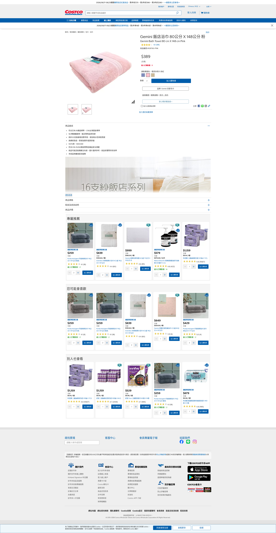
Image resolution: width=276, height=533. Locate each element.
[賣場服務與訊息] (154, 20)
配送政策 (184, 511)
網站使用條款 (102, 511)
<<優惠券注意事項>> (172, 2)
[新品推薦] (99, 20)
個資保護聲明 (149, 511)
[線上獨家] (111, 20)
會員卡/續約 (181, 20)
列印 (207, 32)
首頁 (66, 32)
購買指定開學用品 (122, 25)
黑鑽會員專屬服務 (166, 20)
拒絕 (201, 528)
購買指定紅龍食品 (121, 2)
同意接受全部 (162, 528)
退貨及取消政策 (172, 511)
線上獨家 (107, 20)
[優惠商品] (88, 20)
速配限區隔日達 (122, 20)
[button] (178, 13)
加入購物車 (171, 81)
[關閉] (272, 25)
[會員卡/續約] (186, 20)
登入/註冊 (191, 12)
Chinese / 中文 (193, 6)
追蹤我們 (185, 437)
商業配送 (193, 20)
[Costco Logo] (74, 12)
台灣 (207, 7)
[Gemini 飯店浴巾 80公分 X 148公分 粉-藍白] (143, 75)
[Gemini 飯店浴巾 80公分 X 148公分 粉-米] (153, 75)
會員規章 (160, 511)
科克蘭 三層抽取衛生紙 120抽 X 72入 (195, 258)
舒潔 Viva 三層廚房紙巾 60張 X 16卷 (137, 398)
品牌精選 (134, 20)
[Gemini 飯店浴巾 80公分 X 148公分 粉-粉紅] (148, 75)
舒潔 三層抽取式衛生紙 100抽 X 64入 (108, 398)
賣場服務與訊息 (148, 20)
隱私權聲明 (114, 511)
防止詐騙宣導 (161, 454)
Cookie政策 (126, 511)
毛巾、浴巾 (89, 32)
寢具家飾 (81, 32)
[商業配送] (197, 20)
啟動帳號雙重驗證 (199, 454)
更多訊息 (68, 195)
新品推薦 (96, 20)
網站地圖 (92, 511)
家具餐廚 (73, 32)
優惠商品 (84, 20)
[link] (199, 106)
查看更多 (182, 528)
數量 (142, 80)
